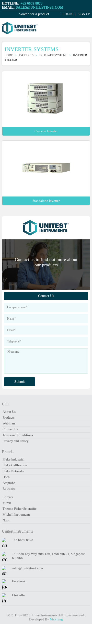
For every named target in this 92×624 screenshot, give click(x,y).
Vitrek (7, 503)
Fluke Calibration (15, 465)
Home (9, 55)
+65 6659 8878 (31, 3)
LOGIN (67, 14)
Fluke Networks (13, 471)
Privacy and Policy (16, 441)
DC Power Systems (53, 55)
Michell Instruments (16, 514)
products (26, 55)
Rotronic (9, 488)
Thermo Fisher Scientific (20, 509)
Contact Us (46, 296)
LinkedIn (18, 595)
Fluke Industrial (14, 459)
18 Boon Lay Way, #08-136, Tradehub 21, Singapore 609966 (48, 556)
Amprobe (9, 483)
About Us (9, 412)
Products (9, 417)
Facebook (19, 581)
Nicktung (56, 619)
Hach (6, 477)
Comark (8, 497)
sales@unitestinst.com (39, 7)
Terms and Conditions (18, 435)
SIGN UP (83, 14)
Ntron (6, 520)
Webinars (9, 423)
